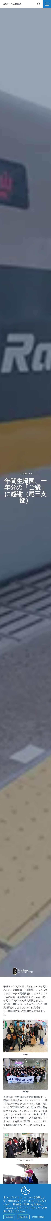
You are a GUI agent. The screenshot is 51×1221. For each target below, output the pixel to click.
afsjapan (24, 970)
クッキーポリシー (28, 1201)
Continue (9, 1217)
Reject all (23, 1217)
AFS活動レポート (25, 474)
